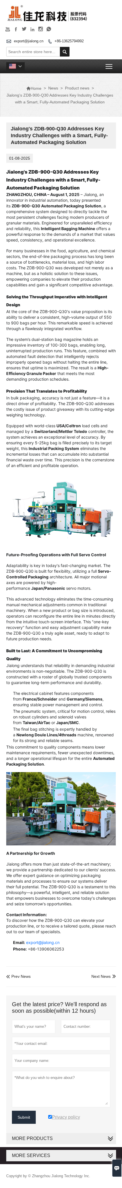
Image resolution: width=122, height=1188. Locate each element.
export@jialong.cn (28, 41)
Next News (101, 976)
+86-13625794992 (69, 41)
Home (33, 88)
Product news (77, 88)
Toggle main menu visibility (109, 66)
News (53, 88)
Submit (24, 1117)
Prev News (18, 976)
